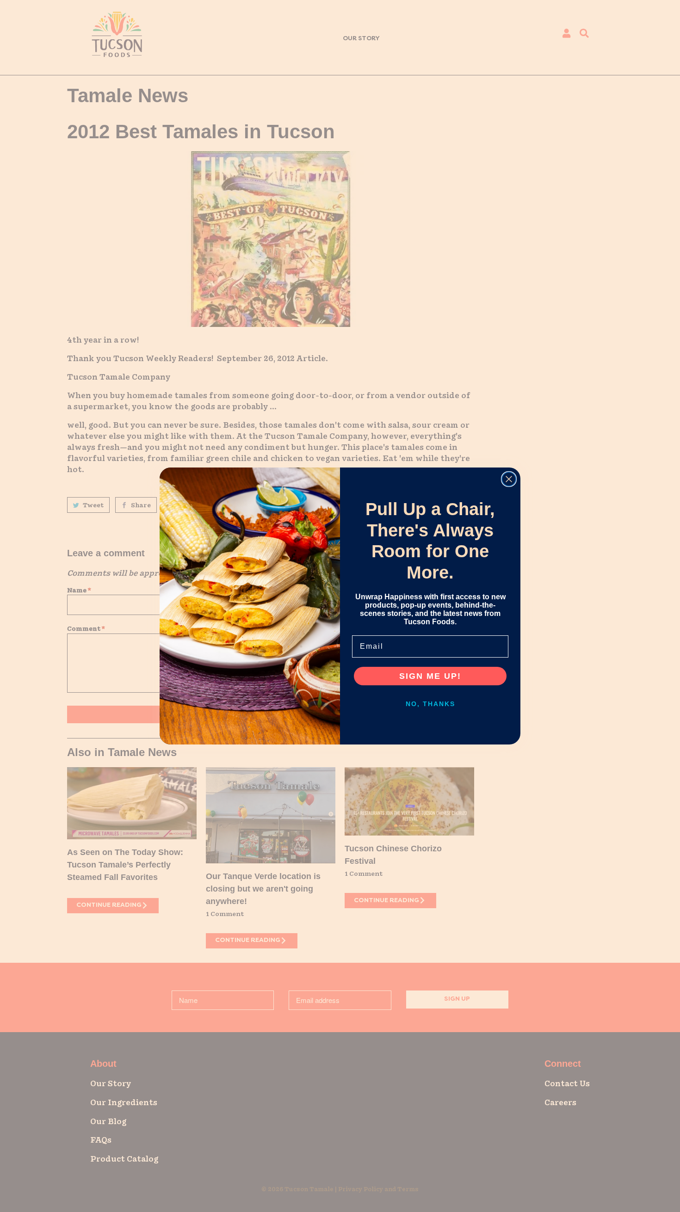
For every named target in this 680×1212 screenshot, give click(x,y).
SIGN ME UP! (430, 676)
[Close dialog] (509, 479)
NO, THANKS (430, 704)
